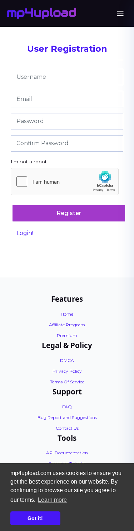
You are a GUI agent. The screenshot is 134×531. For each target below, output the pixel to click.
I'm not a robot (29, 161)
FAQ (67, 406)
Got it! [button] (35, 518)
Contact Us (67, 428)
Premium (67, 335)
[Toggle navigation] (120, 13)
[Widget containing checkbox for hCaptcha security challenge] (65, 181)
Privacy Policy (67, 371)
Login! (24, 233)
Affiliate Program (67, 324)
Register (68, 213)
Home (67, 314)
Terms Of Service (67, 381)
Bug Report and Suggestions (67, 417)
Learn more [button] (52, 500)
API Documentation (67, 452)
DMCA (67, 360)
